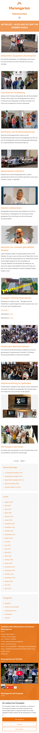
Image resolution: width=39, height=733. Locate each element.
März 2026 (8, 513)
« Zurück (16, 461)
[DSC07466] (25, 413)
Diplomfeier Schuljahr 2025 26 (14, 480)
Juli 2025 (7, 542)
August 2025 (9, 538)
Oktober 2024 (9, 574)
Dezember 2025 (10, 524)
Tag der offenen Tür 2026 (13, 487)
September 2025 (10, 534)
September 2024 (10, 578)
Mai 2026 (8, 505)
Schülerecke (8, 614)
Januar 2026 (8, 520)
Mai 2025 (8, 549)
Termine (7, 618)
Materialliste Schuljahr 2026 (13, 476)
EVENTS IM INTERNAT (12, 607)
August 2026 (9, 502)
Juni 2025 (8, 545)
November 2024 (10, 570)
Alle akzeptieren (19, 719)
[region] (19, 716)
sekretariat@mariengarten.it (14, 641)
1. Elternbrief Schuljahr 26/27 (14, 473)
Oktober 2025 (9, 531)
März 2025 (8, 556)
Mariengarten (19, 8)
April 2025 (8, 552)
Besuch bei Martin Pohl (12, 483)
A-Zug (11, 314)
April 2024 (8, 588)
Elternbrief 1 (5, 310)
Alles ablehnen (19, 729)
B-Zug (11, 318)
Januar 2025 (8, 563)
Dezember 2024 (10, 567)
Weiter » (22, 461)
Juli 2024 (7, 585)
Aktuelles (8, 603)
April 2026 (8, 509)
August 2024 (9, 581)
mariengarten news (11, 610)
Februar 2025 (9, 560)
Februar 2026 (9, 516)
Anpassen (19, 724)
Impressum (4, 654)
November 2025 (10, 527)
